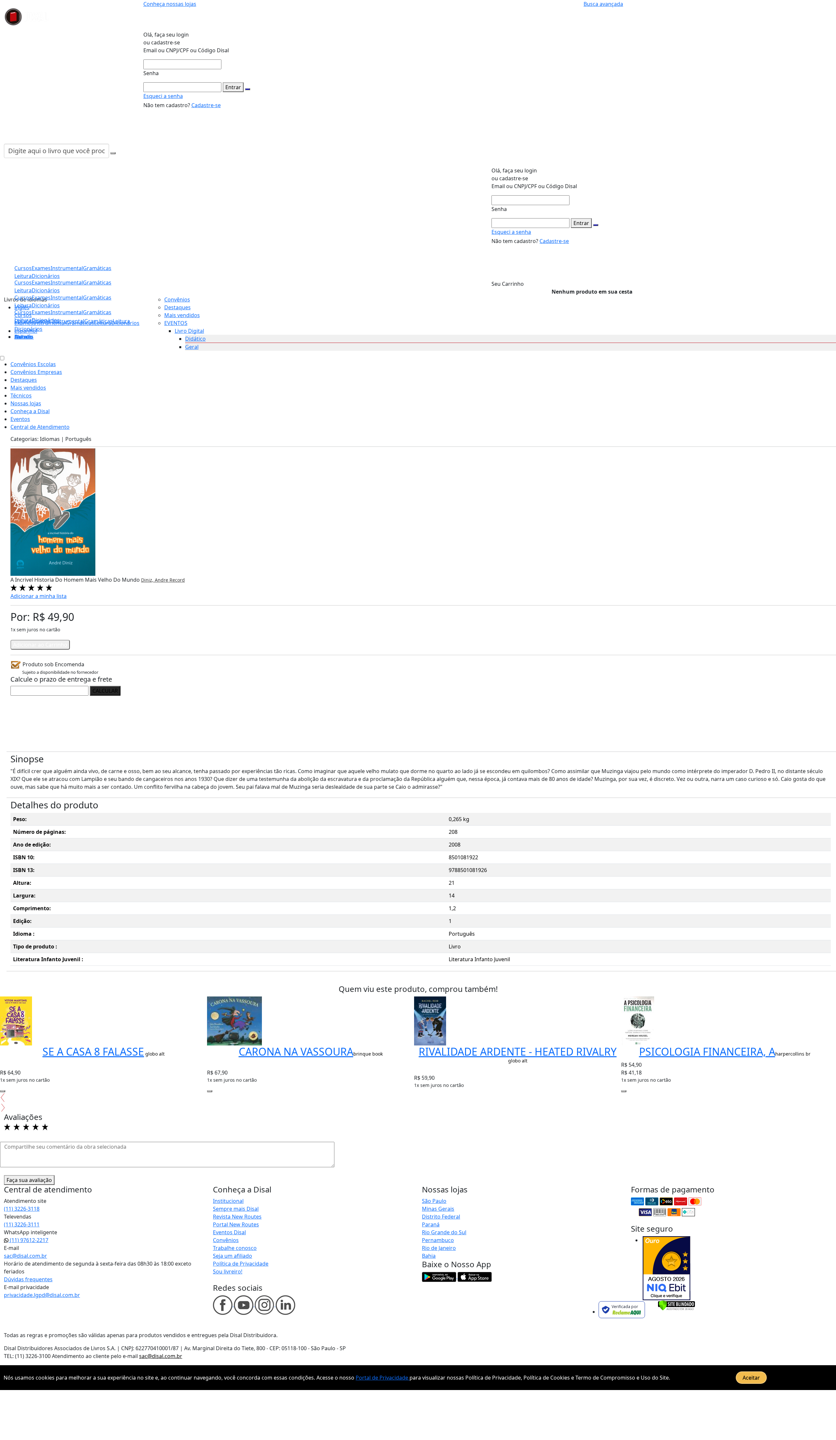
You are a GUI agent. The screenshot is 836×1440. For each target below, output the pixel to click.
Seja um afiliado (232, 1255)
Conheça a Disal (30, 411)
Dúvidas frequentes (28, 1279)
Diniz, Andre (155, 580)
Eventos (20, 419)
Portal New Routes (236, 1224)
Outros (23, 336)
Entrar (233, 87)
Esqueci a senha (163, 96)
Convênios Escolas (33, 364)
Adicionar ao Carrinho (40, 644)
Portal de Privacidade (383, 1377)
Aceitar (751, 1377)
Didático (195, 338)
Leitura (23, 320)
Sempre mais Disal (236, 1208)
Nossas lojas (25, 403)
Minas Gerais (438, 1208)
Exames (41, 312)
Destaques (177, 307)
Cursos (23, 312)
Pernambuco (438, 1240)
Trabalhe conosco (235, 1248)
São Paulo (434, 1201)
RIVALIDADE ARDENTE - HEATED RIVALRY (518, 1051)
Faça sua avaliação (29, 1180)
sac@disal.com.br (25, 1255)
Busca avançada (603, 4)
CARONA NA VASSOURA (296, 1051)
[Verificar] (676, 1304)
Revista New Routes (237, 1216)
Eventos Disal (229, 1232)
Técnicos (21, 395)
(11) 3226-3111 (22, 1224)
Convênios (177, 299)
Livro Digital (189, 330)
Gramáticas (97, 312)
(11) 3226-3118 (22, 1208)
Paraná (431, 1224)
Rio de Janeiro (439, 1248)
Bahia (429, 1255)
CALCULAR (105, 690)
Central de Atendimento (40, 426)
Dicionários (28, 328)
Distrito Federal (441, 1216)
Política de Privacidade (240, 1263)
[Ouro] (666, 1268)
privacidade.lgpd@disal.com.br (42, 1295)
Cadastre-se (206, 105)
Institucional (228, 1201)
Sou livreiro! (227, 1271)
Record (177, 580)
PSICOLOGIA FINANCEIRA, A (707, 1051)
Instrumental (67, 312)
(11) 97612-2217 (28, 1240)
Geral (192, 346)
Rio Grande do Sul (444, 1232)
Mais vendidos (182, 315)
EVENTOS (175, 323)
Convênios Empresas (36, 372)
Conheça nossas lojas (169, 4)
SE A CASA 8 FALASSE (93, 1051)
